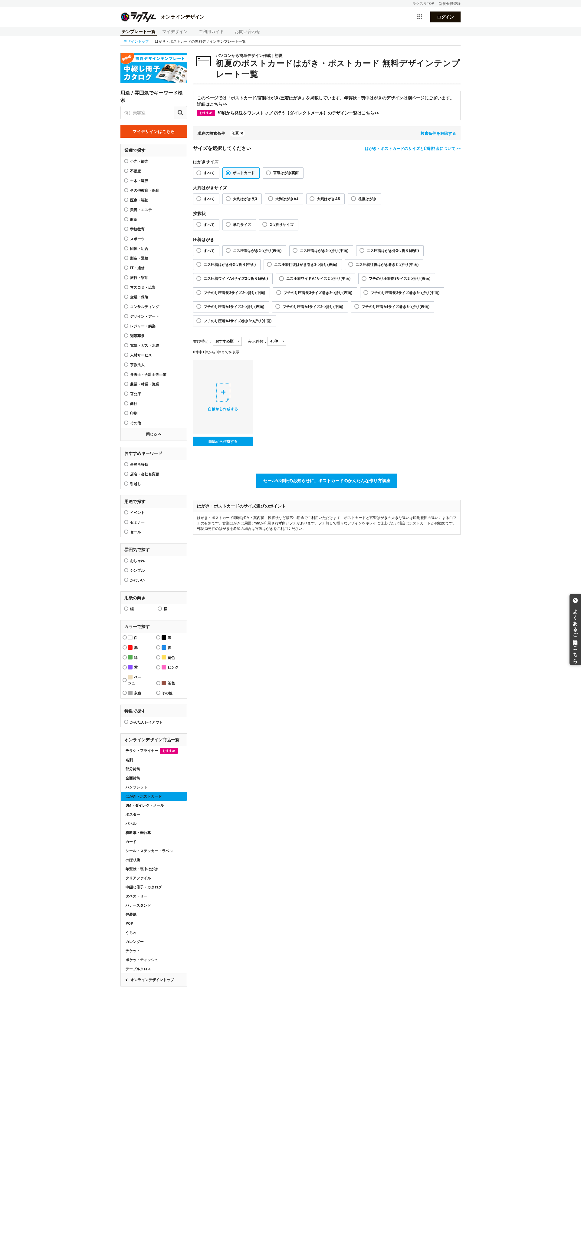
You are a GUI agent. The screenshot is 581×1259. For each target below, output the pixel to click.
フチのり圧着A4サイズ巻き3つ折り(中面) (237, 321)
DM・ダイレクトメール (145, 805)
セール (135, 532)
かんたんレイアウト (146, 722)
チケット (133, 951)
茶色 (171, 683)
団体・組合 (139, 248)
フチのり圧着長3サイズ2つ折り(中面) (234, 293)
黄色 (171, 658)
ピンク (173, 667)
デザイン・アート (144, 316)
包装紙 (131, 914)
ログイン (445, 17)
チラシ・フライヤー (150, 750)
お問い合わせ (247, 31)
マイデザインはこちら (154, 131)
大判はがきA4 (286, 199)
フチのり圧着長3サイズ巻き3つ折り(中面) (405, 293)
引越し (135, 484)
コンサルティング (144, 307)
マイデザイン (175, 31)
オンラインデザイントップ (152, 980)
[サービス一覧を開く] (419, 17)
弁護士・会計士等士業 (148, 374)
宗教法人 (137, 365)
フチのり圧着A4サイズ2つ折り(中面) (313, 307)
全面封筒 (133, 778)
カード (131, 842)
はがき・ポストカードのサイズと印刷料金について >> (413, 148)
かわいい (137, 580)
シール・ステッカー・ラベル (149, 851)
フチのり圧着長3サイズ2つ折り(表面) (399, 278)
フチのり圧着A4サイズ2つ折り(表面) (234, 307)
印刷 (133, 413)
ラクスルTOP (423, 4)
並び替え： (203, 341)
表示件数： (258, 341)
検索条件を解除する (438, 133)
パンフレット (136, 787)
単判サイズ (242, 225)
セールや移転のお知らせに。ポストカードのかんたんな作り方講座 (326, 480)
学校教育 (137, 229)
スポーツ (137, 239)
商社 (133, 403)
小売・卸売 (139, 161)
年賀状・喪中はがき (142, 869)
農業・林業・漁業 (144, 384)
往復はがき (367, 199)
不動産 (135, 171)
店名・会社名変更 (144, 474)
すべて (209, 173)
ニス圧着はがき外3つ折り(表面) (393, 251)
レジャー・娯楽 (143, 326)
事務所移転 (139, 464)
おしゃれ (137, 561)
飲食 (133, 219)
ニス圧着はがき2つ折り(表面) (257, 251)
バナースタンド (138, 905)
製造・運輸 (139, 258)
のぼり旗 (133, 860)
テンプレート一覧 (139, 31)
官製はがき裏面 (286, 173)
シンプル (137, 570)
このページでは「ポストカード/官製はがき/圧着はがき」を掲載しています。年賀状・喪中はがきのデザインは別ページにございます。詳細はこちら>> (325, 101)
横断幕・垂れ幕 (138, 833)
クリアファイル (138, 878)
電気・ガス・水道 (144, 345)
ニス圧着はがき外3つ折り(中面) (230, 265)
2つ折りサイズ (282, 225)
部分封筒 (133, 769)
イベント (137, 513)
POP (129, 923)
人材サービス (141, 355)
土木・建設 (139, 181)
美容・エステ (141, 210)
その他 (135, 423)
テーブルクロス (138, 969)
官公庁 (135, 394)
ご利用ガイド (211, 31)
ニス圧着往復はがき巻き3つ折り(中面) (387, 265)
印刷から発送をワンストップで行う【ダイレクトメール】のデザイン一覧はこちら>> (289, 113)
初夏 (235, 133)
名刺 (129, 760)
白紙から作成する (223, 441)
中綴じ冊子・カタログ (144, 887)
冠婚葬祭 (137, 336)
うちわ (131, 932)
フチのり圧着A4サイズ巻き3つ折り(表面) (395, 307)
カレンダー (135, 942)
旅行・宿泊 (139, 278)
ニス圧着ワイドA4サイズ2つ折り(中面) (318, 278)
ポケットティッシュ (142, 960)
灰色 (137, 693)
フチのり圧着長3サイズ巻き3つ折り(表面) (318, 293)
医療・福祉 (139, 200)
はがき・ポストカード (144, 796)
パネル (131, 823)
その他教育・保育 (144, 190)
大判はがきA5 (328, 199)
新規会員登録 (450, 4)
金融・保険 (139, 297)
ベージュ (134, 680)
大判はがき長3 (245, 199)
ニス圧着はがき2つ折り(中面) (324, 251)
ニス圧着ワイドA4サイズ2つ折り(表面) (236, 278)
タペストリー (136, 896)
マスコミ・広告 (143, 287)
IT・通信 (137, 268)
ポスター (133, 814)
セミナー (137, 522)
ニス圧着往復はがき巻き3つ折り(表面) (305, 265)
